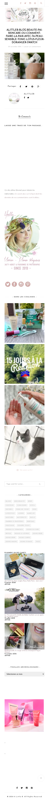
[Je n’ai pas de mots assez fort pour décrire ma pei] (24, 446)
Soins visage (26, 541)
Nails (32, 517)
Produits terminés (14, 529)
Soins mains (11, 541)
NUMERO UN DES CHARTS (16, 552)
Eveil (32, 505)
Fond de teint (22, 509)
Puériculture (33, 529)
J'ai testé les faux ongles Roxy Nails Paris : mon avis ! (24, 581)
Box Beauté (20, 501)
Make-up (31, 513)
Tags (38, 541)
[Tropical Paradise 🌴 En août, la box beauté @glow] (24, 323)
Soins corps (24, 537)
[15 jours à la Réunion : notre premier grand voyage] (24, 364)
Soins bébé (37, 533)
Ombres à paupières (14, 521)
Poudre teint (24, 525)
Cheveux (10, 505)
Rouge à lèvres (22, 533)
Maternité (22, 517)
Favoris (9, 509)
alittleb (29, 94)
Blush (8, 501)
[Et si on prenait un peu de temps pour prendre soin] (24, 405)
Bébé (30, 501)
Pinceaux (10, 525)
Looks (21, 513)
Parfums (30, 521)
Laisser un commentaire (32, 46)
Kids (34, 509)
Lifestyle (10, 513)
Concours (22, 505)
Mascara (9, 517)
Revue (8, 533)
